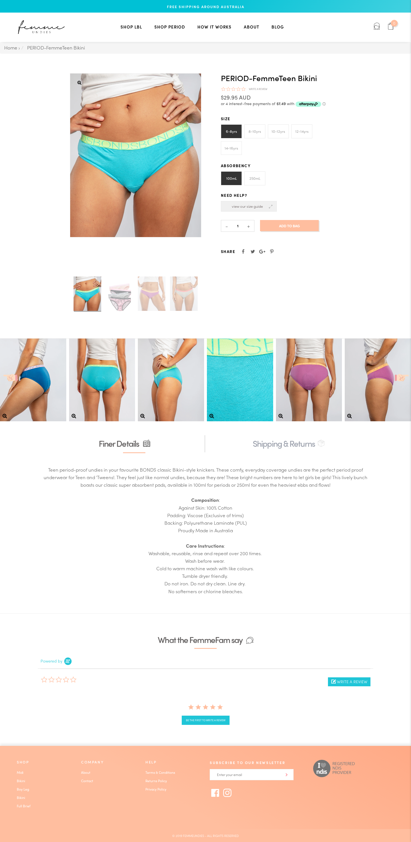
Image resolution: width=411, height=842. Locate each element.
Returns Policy (156, 780)
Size (225, 118)
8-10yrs (255, 131)
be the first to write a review (205, 720)
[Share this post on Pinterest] (271, 251)
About (85, 772)
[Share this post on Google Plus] (262, 251)
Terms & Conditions (160, 772)
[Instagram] (227, 793)
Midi (20, 772)
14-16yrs (231, 148)
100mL (231, 178)
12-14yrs (302, 131)
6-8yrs (231, 131)
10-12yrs (278, 131)
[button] (349, 681)
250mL (254, 178)
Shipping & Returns (284, 443)
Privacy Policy (155, 789)
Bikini (21, 780)
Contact (87, 780)
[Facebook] (215, 793)
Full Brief (23, 805)
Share (228, 251)
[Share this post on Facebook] (243, 251)
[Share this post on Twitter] (253, 251)
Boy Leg (23, 789)
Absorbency (236, 165)
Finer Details (119, 443)
